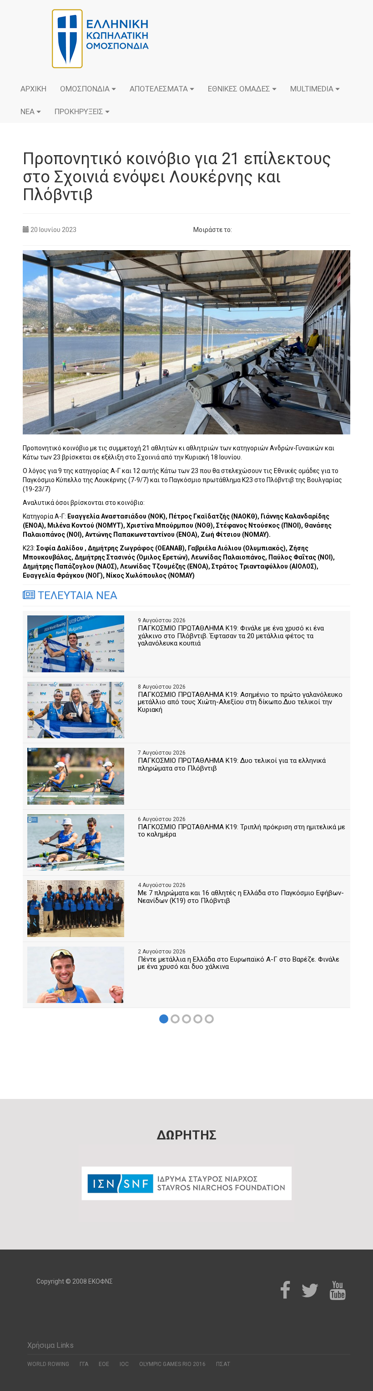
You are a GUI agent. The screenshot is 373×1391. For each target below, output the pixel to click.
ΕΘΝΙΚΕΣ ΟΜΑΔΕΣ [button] (240, 88)
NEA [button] (28, 111)
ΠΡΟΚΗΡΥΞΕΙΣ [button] (80, 111)
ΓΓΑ (84, 1364)
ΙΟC (124, 1364)
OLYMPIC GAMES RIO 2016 (172, 1364)
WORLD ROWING (48, 1364)
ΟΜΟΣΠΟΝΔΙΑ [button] (85, 88)
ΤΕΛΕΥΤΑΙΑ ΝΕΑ (76, 595)
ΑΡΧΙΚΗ (33, 88)
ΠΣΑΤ (223, 1364)
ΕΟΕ (104, 1364)
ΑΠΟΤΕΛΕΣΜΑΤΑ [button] (160, 88)
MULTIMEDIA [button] (312, 88)
